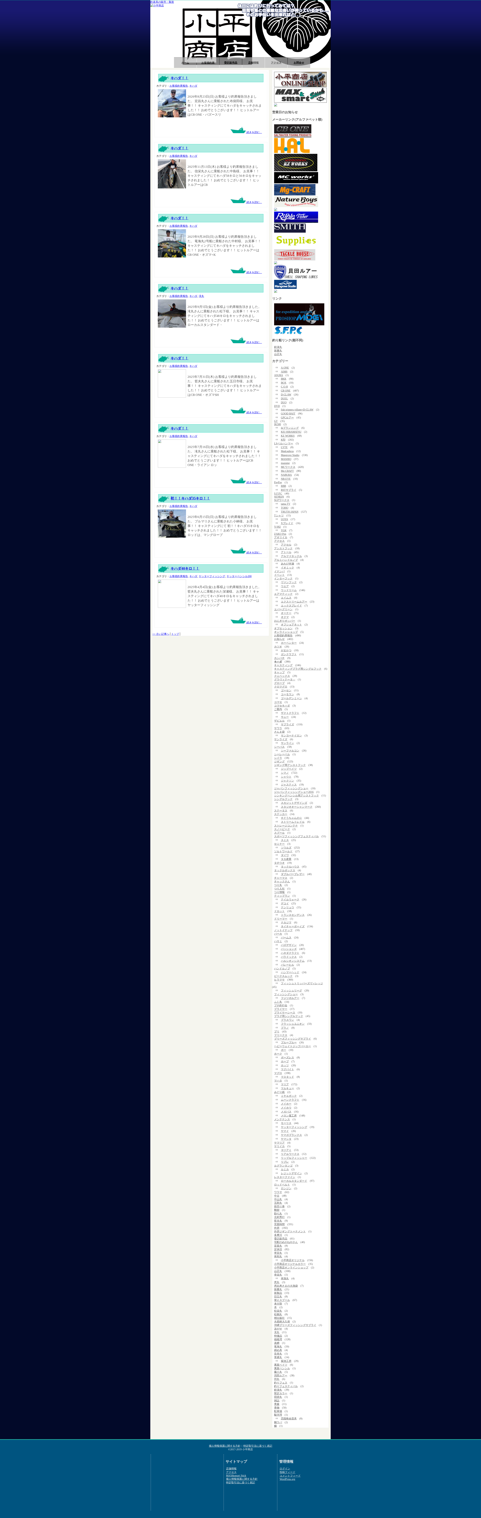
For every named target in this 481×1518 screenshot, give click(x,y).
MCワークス (288, 466)
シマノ (285, 772)
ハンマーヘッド (290, 972)
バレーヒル (287, 964)
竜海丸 (278, 1346)
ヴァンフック (289, 582)
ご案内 (278, 709)
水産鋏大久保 (282, 1321)
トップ (175, 633)
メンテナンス (282, 1119)
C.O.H (284, 386)
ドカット (279, 911)
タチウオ (279, 862)
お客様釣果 (208, 62)
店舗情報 (253, 62)
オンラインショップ (286, 631)
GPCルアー (287, 417)
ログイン (285, 1468)
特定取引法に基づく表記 (257, 1445)
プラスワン (287, 1019)
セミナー (279, 843)
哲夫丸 (278, 1220)
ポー (283, 1049)
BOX (283, 382)
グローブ (279, 683)
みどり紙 (279, 1092)
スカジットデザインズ (294, 802)
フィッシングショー (286, 994)
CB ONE (285, 390)
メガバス (286, 1111)
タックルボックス (284, 870)
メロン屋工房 (289, 1115)
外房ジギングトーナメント (290, 1231)
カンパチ (279, 658)
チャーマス (280, 877)
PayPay (278, 482)
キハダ (193, 85)
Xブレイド (287, 523)
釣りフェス (280, 1382)
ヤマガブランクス (291, 1134)
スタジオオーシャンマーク (296, 806)
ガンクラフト (289, 654)
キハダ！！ (179, 78)
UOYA (284, 519)
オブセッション (283, 628)
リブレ (285, 1161)
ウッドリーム (289, 590)
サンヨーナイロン (291, 735)
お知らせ (279, 639)
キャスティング (283, 665)
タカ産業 (286, 859)
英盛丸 (278, 1357)
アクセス (276, 62)
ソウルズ (286, 847)
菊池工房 (286, 1360)
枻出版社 (279, 1317)
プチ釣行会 (280, 1005)
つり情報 (279, 892)
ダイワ (285, 855)
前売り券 (279, 1206)
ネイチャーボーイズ (293, 926)
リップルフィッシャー (294, 1157)
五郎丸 (278, 1202)
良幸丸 (278, 1353)
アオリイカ (280, 537)
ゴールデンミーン (291, 698)
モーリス (286, 1123)
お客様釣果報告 (178, 85)
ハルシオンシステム (293, 960)
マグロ (278, 1073)
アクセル (286, 544)
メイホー (286, 1103)
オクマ (285, 617)
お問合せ (299, 62)
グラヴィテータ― (284, 679)
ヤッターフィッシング (212, 576)
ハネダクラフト (290, 952)
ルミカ (285, 1169)
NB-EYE (286, 478)
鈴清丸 (278, 346)
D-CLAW (286, 394)
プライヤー (280, 1008)
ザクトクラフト (290, 712)
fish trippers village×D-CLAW (297, 409)
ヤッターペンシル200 (239, 576)
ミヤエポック (289, 1095)
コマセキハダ (282, 705)
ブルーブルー (289, 1042)
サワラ (278, 728)
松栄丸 (278, 1310)
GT (276, 421)
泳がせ (278, 1328)
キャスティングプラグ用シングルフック (297, 668)
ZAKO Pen (280, 533)
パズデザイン (289, 944)
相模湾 (278, 1339)
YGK (284, 530)
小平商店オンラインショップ (291, 1267)
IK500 (277, 424)
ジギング (279, 761)
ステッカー (280, 814)
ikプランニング (290, 427)
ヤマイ (285, 1130)
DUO (284, 402)
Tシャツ (279, 515)
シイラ (278, 757)
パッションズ (289, 948)
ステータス (280, 810)
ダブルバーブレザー (293, 874)
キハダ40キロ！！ (185, 568)
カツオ (278, 646)
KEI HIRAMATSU (291, 431)
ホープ (285, 1061)
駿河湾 (278, 1414)
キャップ (279, 672)
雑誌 (276, 1400)
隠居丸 (278, 1396)
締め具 (278, 1350)
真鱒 (276, 1342)
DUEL (284, 398)
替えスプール (282, 1300)
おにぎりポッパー (284, 620)
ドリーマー (280, 918)
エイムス (286, 597)
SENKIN (279, 496)
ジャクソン (287, 780)
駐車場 (278, 1411)
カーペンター (289, 642)
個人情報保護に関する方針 (224, 1445)
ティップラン (282, 895)
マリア (285, 1084)
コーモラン (287, 694)
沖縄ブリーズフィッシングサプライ (295, 1325)
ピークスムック (283, 976)
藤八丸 (278, 1371)
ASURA (278, 375)
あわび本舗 (287, 563)
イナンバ (279, 571)
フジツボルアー (290, 998)
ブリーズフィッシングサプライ (292, 1038)
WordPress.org (287, 1479)
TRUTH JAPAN (289, 511)
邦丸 (276, 1379)
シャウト (286, 776)
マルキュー (287, 1088)
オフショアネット (291, 624)
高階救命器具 (289, 1418)
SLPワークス (281, 500)
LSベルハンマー (283, 443)
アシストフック (283, 548)
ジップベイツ (289, 768)
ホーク (278, 1053)
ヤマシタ (286, 1138)
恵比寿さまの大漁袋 (286, 1285)
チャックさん (282, 881)
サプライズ (287, 724)
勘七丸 (278, 1213)
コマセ (278, 702)
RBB (283, 485)
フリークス (280, 1035)
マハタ (278, 1080)
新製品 (278, 1292)
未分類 (278, 1303)
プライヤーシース (284, 1012)
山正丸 (278, 354)
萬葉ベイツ (280, 1364)
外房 (276, 1227)
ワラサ (278, 1192)
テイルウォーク (290, 899)
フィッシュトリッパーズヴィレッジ (302, 983)
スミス (285, 840)
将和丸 (278, 1256)
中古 (276, 1195)
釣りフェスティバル (286, 1386)
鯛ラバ (278, 1422)
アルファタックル (291, 556)
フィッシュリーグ (291, 990)
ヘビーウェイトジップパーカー (292, 1046)
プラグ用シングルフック (288, 1016)
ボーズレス (287, 1057)
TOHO (284, 507)
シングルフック (283, 799)
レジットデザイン (291, 1173)
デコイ (285, 903)
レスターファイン (284, 1177)
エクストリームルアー (294, 601)
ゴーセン (286, 690)
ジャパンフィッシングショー (291, 788)
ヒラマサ (279, 979)
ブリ (276, 1031)
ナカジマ (286, 922)
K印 (283, 439)
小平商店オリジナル (293, 1260)
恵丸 (276, 1282)
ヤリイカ (279, 1146)
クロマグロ (280, 686)
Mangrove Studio (290, 455)
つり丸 (278, 885)
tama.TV (285, 503)
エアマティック (283, 593)
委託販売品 (230, 62)
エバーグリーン (283, 609)
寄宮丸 (278, 1252)
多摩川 (278, 1234)
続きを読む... (254, 132)
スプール (279, 832)
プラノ (285, 1027)
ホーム (185, 62)
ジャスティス (289, 784)
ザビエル (279, 720)
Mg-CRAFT (287, 470)
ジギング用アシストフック (290, 765)
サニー (285, 716)
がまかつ (286, 650)
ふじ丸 (278, 1001)
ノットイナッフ (283, 930)
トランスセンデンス (293, 914)
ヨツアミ (286, 1149)
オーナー (286, 613)
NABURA (286, 474)
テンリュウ (287, 907)
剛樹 (276, 1209)
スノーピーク (282, 829)
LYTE (284, 447)
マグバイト (287, 1069)
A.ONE (285, 367)
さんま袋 (279, 731)
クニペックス (282, 675)
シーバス (279, 746)
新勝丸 (278, 350)
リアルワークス (290, 1153)
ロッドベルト (282, 1184)
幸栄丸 (278, 1274)
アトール (286, 552)
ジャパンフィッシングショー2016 (294, 791)
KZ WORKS (288, 435)
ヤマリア (279, 1142)
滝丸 (201, 296)
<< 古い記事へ (160, 633)
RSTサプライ (288, 489)
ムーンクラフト (290, 1099)
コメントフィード (290, 1475)
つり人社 (279, 888)
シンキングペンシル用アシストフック (296, 795)
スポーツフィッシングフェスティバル (296, 836)
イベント (279, 574)
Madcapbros (287, 451)
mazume (285, 463)
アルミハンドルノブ (286, 559)
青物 (276, 1407)
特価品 (278, 1335)
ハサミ (278, 941)
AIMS (284, 371)
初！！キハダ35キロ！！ (190, 498)
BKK (283, 378)
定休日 (278, 1249)
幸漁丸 (285, 1278)
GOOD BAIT (288, 413)
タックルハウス (290, 866)
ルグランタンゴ (283, 1165)
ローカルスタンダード (294, 1180)
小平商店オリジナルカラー (290, 1263)
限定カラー (280, 1393)
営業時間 (279, 1224)
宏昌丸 (278, 1245)
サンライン (287, 743)
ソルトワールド (283, 851)
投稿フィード (287, 1472)
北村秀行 (279, 1217)
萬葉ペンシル (282, 1368)
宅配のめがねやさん (286, 1242)
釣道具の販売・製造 (162, 1)
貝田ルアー (280, 1375)
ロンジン (286, 1188)
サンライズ (280, 739)
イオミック (287, 567)
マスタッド (287, 1076)
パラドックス (289, 956)
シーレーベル (282, 754)
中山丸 (278, 1199)
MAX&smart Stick (236, 1475)
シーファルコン (290, 750)
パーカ (278, 933)
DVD (277, 406)
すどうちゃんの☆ (291, 817)
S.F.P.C (278, 493)
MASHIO (286, 459)
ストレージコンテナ (286, 825)
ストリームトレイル (293, 821)
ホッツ (285, 1065)
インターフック (283, 578)
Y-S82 (277, 526)
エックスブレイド (291, 605)
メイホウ (286, 1107)
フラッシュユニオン (293, 1023)
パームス (286, 937)
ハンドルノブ (282, 968)
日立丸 (278, 1296)
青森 (276, 1404)
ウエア (285, 586)
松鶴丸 (278, 1314)
